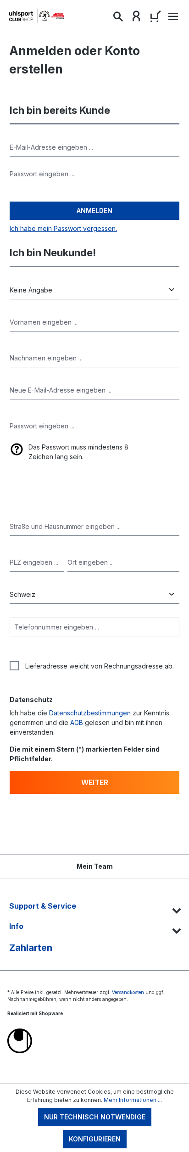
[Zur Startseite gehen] (36, 16)
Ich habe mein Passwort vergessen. (63, 228)
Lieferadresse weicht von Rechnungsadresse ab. (99, 666)
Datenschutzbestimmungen (90, 713)
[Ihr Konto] (136, 18)
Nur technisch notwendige (94, 1117)
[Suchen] (118, 18)
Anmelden (94, 210)
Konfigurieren (95, 1139)
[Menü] (172, 19)
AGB (76, 722)
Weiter (94, 782)
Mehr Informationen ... (133, 1099)
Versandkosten (128, 992)
